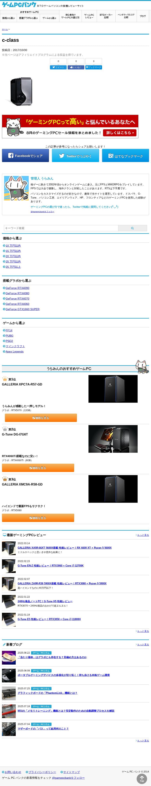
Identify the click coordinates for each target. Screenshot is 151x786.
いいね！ (77, 67)
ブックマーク (94, 67)
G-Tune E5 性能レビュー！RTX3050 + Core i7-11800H (49, 619)
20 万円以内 (13, 256)
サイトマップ (71, 772)
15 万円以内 (13, 250)
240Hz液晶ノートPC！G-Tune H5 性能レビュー (45, 601)
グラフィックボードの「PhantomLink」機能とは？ (47, 692)
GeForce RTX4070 (17, 298)
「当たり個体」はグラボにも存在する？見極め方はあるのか (52, 657)
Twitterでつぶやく (79, 156)
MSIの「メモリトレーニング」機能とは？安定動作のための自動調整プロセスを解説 (66, 710)
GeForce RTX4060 (17, 303)
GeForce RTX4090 (17, 288)
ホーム (5, 29)
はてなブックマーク (129, 156)
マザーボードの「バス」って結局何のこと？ (43, 728)
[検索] (132, 228)
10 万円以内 (13, 245)
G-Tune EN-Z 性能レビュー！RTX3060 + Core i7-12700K (51, 565)
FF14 (9, 330)
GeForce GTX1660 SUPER (23, 309)
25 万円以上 (13, 266)
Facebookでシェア (28, 156)
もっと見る (143, 535)
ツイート (59, 67)
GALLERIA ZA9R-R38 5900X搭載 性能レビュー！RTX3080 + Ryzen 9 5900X (62, 583)
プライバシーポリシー (42, 772)
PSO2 (9, 340)
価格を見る (42, 417)
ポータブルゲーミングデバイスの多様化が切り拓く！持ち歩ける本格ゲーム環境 (64, 675)
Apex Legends (15, 351)
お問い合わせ (13, 772)
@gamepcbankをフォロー (42, 211)
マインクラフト (15, 346)
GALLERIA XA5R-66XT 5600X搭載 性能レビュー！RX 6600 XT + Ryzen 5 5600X (65, 547)
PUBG (9, 335)
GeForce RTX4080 (17, 293)
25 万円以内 (13, 261)
